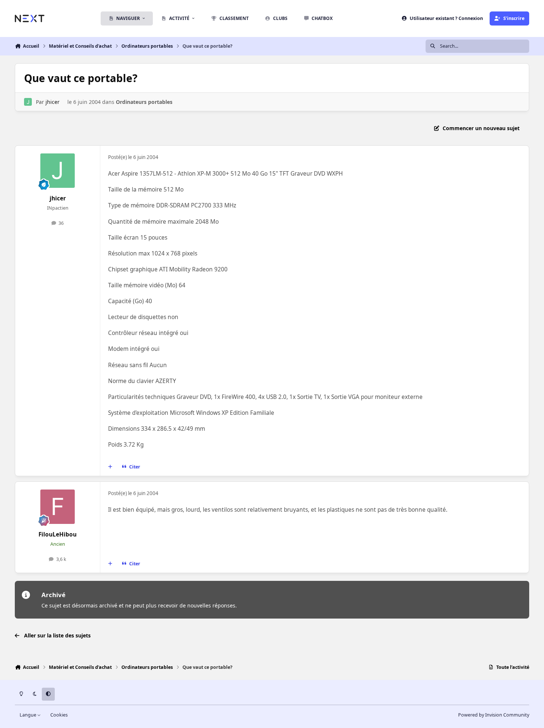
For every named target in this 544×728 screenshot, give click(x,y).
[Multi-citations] (110, 467)
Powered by (493, 715)
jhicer (53, 101)
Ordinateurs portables (144, 101)
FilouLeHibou (57, 534)
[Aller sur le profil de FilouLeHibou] (57, 507)
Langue (28, 715)
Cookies (59, 715)
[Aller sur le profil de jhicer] (28, 102)
